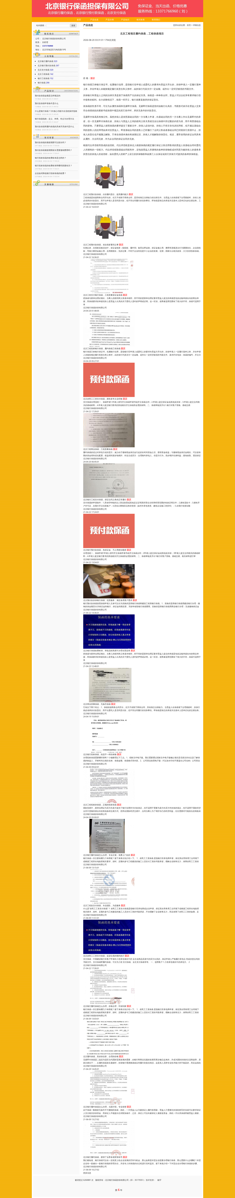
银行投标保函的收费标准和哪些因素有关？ (53, 165)
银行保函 (42, 82)
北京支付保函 (43, 69)
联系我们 (156, 19)
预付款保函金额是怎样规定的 (47, 95)
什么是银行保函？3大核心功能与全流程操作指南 (56, 111)
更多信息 (87, 1173)
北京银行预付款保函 (46, 65)
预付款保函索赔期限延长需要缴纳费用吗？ (53, 150)
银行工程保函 (43, 78)
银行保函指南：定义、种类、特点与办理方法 (54, 118)
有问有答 (140, 19)
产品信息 (94, 19)
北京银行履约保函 (45, 61)
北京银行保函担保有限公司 (95, 203)
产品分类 (110, 19)
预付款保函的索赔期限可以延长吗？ (50, 142)
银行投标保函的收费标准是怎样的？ (50, 157)
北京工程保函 (43, 74)
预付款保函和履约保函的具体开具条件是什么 (54, 126)
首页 (79, 19)
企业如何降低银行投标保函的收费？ (50, 173)
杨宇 (159, 1180)
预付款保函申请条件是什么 (46, 103)
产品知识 (125, 19)
